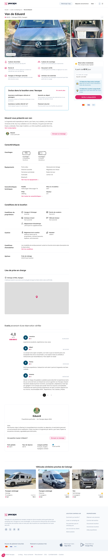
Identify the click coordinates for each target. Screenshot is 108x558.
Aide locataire (70, 532)
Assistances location (93, 526)
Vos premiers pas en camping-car (72, 524)
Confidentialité (52, 554)
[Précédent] (6, 479)
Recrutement (39, 554)
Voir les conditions (27, 249)
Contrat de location (92, 520)
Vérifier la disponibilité (88, 97)
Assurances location (93, 523)
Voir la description (10, 128)
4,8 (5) (8, 17)
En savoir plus (60, 90)
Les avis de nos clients (72, 528)
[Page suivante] (51, 395)
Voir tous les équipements (29, 179)
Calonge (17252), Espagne (19, 17)
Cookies (61, 554)
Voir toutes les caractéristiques (31, 196)
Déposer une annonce (81, 3)
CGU (45, 554)
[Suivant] (34, 479)
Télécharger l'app (66, 3)
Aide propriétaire (92, 530)
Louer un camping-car (72, 520)
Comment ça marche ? (73, 517)
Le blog (20, 554)
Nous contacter (28, 554)
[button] (3, 555)
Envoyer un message (59, 134)
